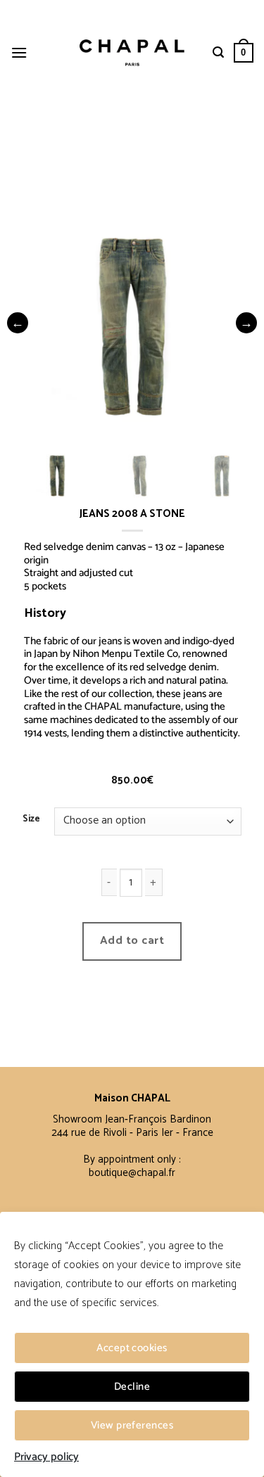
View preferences (132, 1425)
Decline (132, 1386)
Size (31, 819)
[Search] (218, 52)
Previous (17, 322)
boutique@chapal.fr (132, 1173)
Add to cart (132, 940)
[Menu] (19, 52)
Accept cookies (131, 1348)
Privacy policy (46, 1457)
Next (246, 322)
